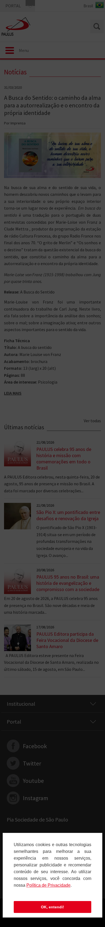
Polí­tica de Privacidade (48, 885)
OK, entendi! (52, 907)
